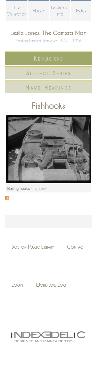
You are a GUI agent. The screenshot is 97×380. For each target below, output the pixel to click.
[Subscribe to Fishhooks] (7, 198)
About (38, 10)
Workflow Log (51, 284)
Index (81, 10)
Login (17, 284)
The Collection (16, 10)
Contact (76, 246)
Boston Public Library (33, 246)
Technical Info (59, 10)
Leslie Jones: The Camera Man (48, 32)
